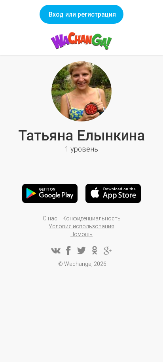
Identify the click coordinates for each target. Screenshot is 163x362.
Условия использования (81, 226)
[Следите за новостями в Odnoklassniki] (94, 250)
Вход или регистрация (82, 14)
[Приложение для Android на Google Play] (50, 193)
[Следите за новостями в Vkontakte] (55, 250)
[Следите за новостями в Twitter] (81, 250)
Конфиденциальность (92, 218)
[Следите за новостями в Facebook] (68, 250)
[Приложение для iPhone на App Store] (113, 193)
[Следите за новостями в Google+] (108, 250)
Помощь (81, 234)
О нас (50, 218)
